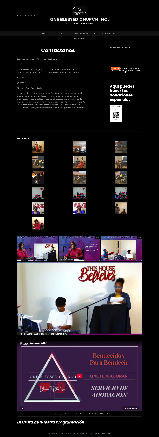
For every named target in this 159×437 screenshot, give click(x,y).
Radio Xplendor (85, 414)
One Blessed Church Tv (110, 33)
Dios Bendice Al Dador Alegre (78, 33)
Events (95, 33)
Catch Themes (105, 433)
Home (75, 38)
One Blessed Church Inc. (79, 19)
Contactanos (59, 33)
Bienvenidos (45, 33)
